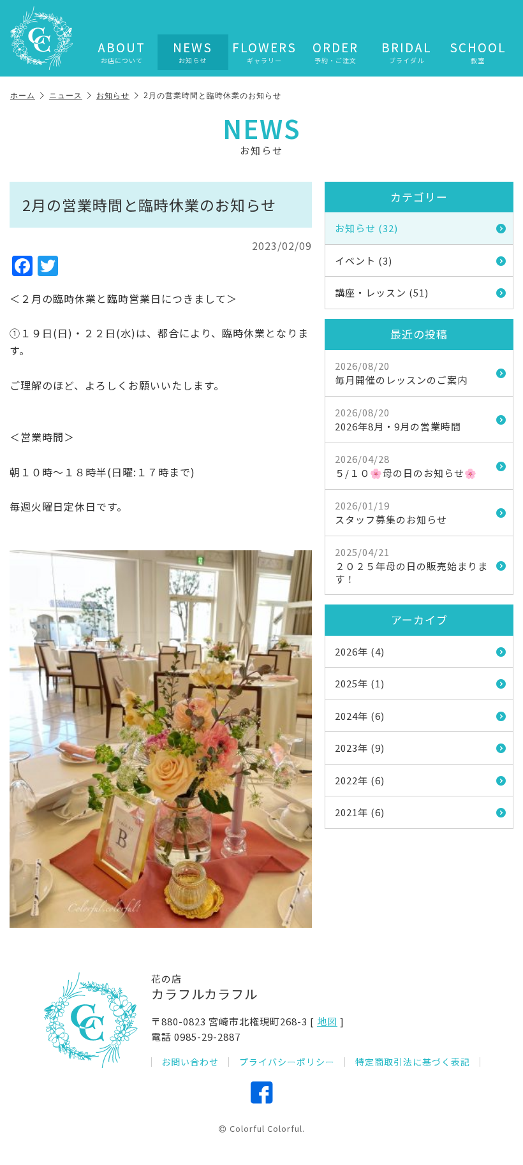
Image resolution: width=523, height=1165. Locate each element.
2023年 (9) (360, 747)
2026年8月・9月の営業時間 (398, 420)
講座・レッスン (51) (382, 292)
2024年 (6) (360, 715)
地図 (327, 1021)
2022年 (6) (360, 780)
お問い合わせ (190, 1062)
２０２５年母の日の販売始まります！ (411, 565)
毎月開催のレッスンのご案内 (401, 373)
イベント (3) (363, 260)
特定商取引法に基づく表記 (412, 1062)
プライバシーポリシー (287, 1062)
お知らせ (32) (366, 228)
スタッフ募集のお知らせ (391, 513)
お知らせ (112, 95)
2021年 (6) (360, 812)
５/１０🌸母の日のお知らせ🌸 (406, 466)
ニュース (65, 95)
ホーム (22, 95)
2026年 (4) (360, 651)
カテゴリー (419, 197)
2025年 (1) (360, 683)
